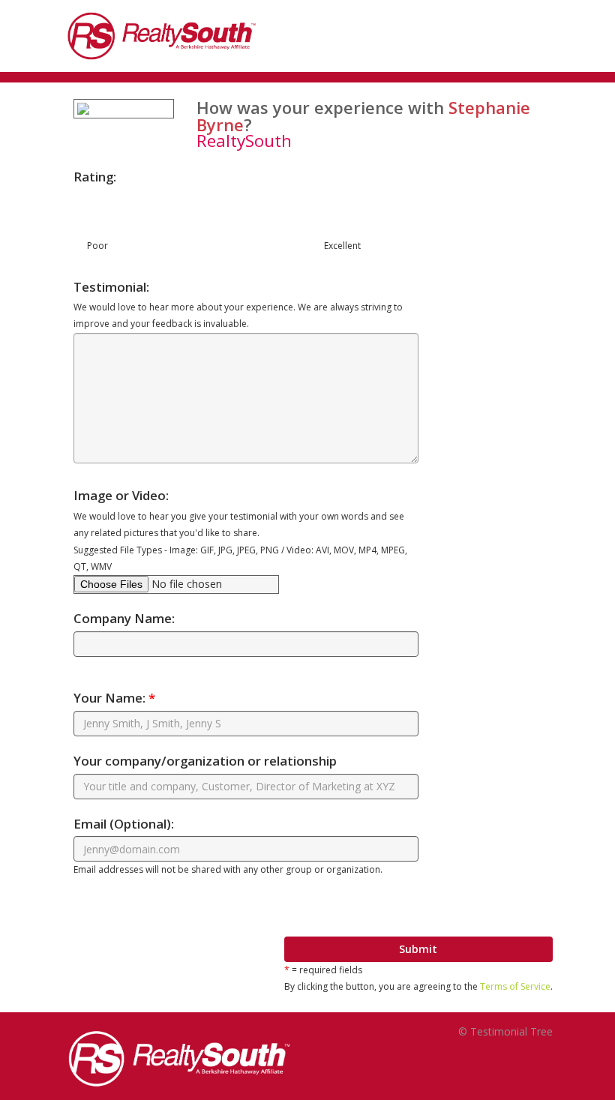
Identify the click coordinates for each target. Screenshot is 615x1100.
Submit (418, 949)
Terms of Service (515, 986)
